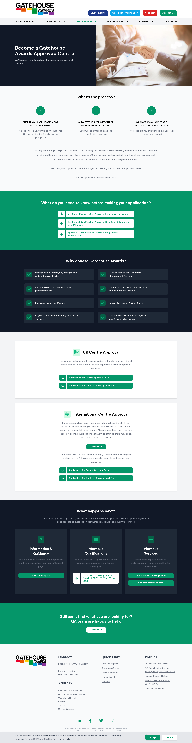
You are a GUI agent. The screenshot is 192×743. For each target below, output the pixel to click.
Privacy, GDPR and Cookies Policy (42, 739)
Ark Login (150, 12)
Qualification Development (151, 575)
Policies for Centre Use (156, 663)
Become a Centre (86, 21)
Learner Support (110, 672)
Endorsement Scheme (151, 582)
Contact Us (168, 12)
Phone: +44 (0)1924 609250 (73, 663)
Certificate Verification (125, 12)
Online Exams (98, 12)
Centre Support (41, 575)
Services (106, 681)
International (146, 21)
